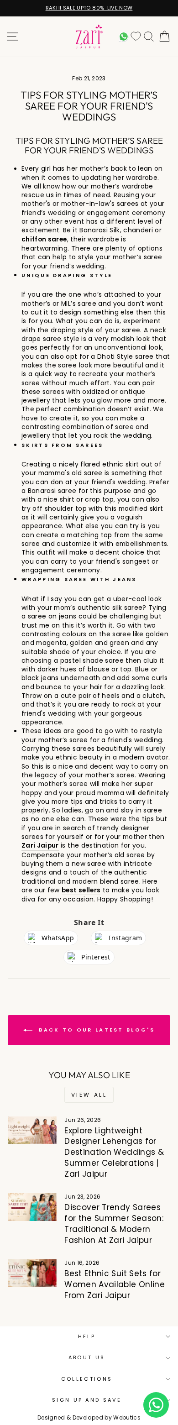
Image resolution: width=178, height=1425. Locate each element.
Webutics (127, 1417)
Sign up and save (86, 1400)
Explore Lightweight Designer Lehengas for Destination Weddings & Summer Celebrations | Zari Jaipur (114, 1152)
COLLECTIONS (86, 1379)
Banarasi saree (52, 491)
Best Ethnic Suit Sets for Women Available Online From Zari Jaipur (114, 1284)
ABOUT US (86, 1357)
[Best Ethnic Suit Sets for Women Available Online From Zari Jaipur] (32, 1273)
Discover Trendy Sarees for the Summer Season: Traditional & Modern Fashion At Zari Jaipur (113, 1223)
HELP (86, 1336)
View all (89, 1095)
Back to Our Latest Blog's (95, 1029)
